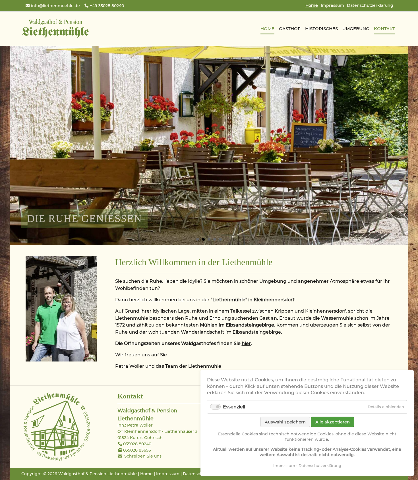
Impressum (332, 5)
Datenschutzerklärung (370, 5)
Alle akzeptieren (332, 422)
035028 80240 (137, 443)
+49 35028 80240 (107, 5)
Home (146, 473)
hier (246, 343)
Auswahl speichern (285, 422)
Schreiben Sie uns (143, 456)
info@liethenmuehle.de (55, 5)
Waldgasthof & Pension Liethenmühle (55, 28)
